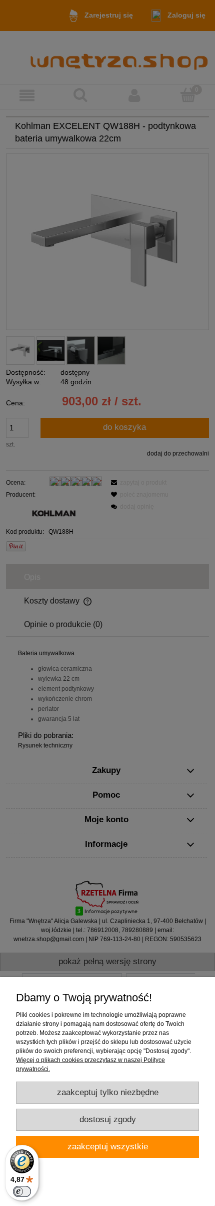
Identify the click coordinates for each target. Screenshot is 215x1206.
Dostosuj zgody (108, 1119)
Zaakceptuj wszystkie (108, 1146)
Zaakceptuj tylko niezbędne (107, 1092)
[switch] (22, 1191)
